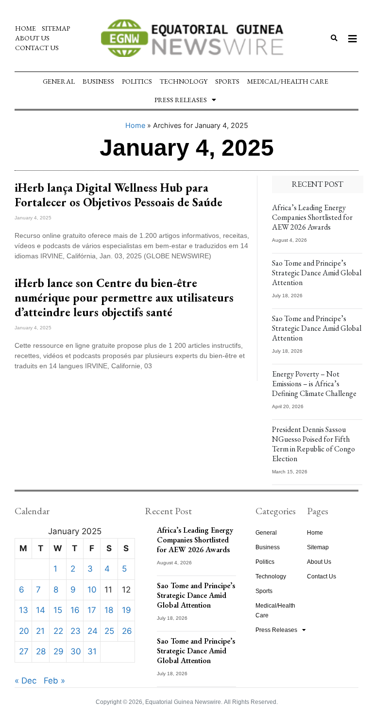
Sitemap (56, 28)
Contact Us (37, 47)
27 (24, 651)
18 (108, 610)
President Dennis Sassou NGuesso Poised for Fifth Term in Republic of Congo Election (313, 444)
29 (58, 651)
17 (91, 610)
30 (75, 651)
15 (57, 610)
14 (40, 610)
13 (23, 610)
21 (40, 631)
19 (126, 610)
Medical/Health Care (287, 81)
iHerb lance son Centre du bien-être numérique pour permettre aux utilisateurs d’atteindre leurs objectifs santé (124, 297)
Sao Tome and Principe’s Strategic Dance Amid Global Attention (316, 273)
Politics (137, 81)
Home (25, 28)
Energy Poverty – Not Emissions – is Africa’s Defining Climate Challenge (314, 383)
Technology (183, 81)
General (59, 81)
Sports (227, 81)
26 (127, 631)
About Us (32, 38)
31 (92, 651)
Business (98, 81)
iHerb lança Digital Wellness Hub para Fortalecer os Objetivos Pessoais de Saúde (118, 195)
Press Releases (180, 99)
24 (92, 631)
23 (75, 631)
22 (58, 631)
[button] (334, 38)
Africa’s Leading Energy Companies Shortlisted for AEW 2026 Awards (312, 217)
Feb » (54, 680)
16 (75, 610)
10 (92, 589)
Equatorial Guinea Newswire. (183, 702)
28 (41, 651)
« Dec (25, 680)
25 (109, 631)
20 (24, 631)
